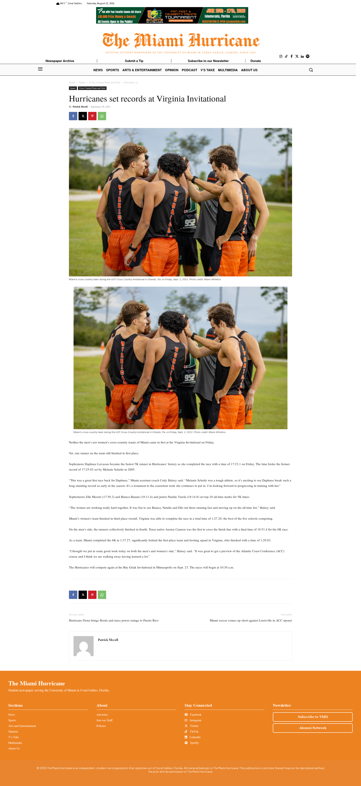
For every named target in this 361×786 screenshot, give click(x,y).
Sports (82, 82)
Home (72, 82)
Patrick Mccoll (80, 106)
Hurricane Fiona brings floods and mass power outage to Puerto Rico (114, 620)
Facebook (195, 714)
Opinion (13, 731)
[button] (311, 70)
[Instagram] (281, 56)
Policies (101, 726)
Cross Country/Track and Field (104, 82)
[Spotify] (307, 56)
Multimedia (15, 743)
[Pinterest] (92, 116)
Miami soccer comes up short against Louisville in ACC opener (251, 620)
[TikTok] (286, 56)
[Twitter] (297, 56)
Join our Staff (104, 720)
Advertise (102, 714)
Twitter (194, 726)
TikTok (193, 731)
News (11, 714)
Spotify (194, 743)
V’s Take (13, 737)
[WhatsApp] (102, 116)
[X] (83, 116)
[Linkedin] (302, 56)
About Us (14, 748)
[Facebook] (291, 56)
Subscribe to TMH (313, 717)
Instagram (195, 720)
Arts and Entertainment (22, 726)
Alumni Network (312, 728)
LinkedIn (195, 737)
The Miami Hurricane (36, 683)
